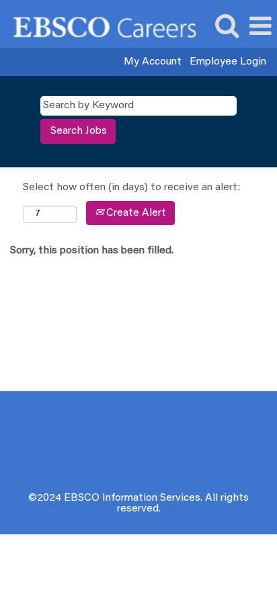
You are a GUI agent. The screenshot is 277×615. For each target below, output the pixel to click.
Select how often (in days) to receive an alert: (131, 187)
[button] (260, 27)
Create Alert (135, 213)
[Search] (226, 26)
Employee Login (228, 61)
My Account (153, 61)
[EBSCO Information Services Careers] (100, 26)
